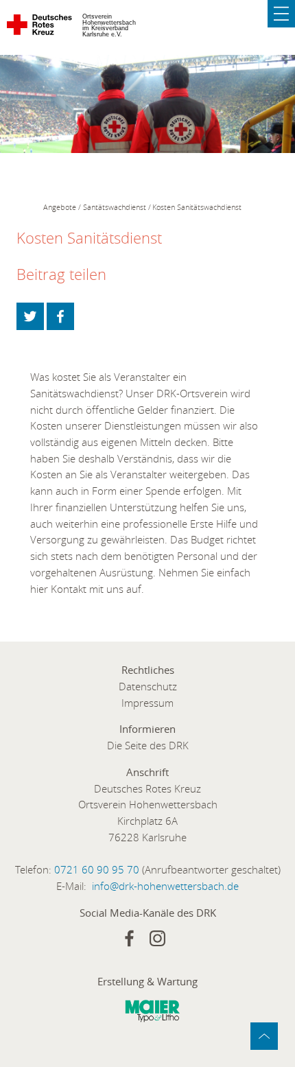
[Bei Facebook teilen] (60, 316)
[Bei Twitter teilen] (30, 316)
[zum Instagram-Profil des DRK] (157, 938)
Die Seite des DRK (148, 745)
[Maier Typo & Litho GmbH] (152, 1013)
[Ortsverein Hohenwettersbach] (40, 27)
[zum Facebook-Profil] (129, 938)
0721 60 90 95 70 (96, 869)
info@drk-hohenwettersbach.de (165, 886)
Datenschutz (148, 686)
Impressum (147, 703)
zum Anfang (264, 1036)
